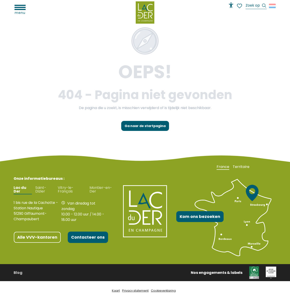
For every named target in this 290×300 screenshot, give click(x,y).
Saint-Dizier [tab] (40, 189)
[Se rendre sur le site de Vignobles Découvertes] (254, 272)
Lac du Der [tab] (20, 189)
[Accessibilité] (231, 5)
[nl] (273, 5)
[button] (256, 6)
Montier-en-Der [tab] (100, 189)
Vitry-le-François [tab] (65, 189)
